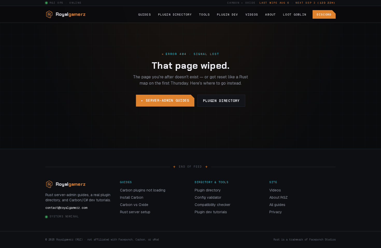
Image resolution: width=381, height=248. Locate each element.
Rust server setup (135, 212)
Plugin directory (221, 100)
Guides (144, 14)
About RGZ (278, 197)
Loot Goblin (294, 14)
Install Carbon (131, 197)
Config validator (208, 197)
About (270, 14)
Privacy (275, 212)
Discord (324, 14)
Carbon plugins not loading (142, 190)
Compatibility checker (212, 204)
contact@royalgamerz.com (66, 208)
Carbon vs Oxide (134, 204)
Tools (204, 14)
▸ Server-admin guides (165, 100)
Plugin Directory (175, 14)
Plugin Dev (227, 14)
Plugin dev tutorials (211, 212)
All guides (277, 204)
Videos (251, 14)
